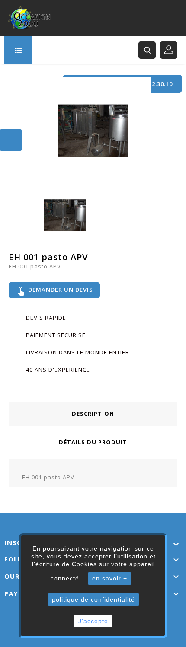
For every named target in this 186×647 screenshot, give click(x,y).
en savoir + (109, 578)
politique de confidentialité (93, 599)
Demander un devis (54, 290)
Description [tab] (93, 414)
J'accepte (93, 621)
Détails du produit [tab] (93, 442)
